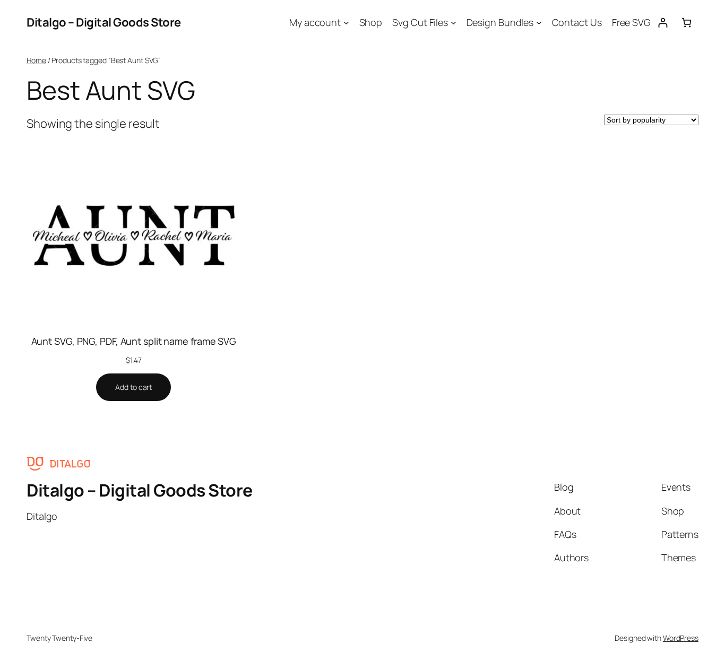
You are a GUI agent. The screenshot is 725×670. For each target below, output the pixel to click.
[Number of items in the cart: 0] (686, 22)
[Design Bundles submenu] (539, 22)
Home (36, 60)
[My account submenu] (346, 22)
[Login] (663, 22)
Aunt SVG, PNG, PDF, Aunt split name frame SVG (134, 341)
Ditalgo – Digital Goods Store (104, 22)
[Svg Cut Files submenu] (453, 22)
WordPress (680, 638)
